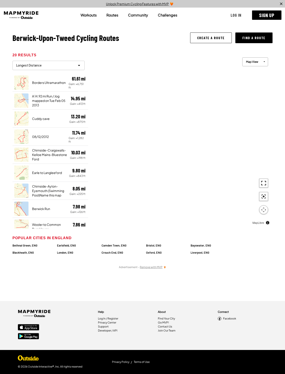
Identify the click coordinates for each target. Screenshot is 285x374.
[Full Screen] (263, 183)
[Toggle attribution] (267, 222)
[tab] (88, 15)
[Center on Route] (263, 196)
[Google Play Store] (28, 336)
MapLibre (258, 222)
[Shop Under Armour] (28, 359)
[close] (281, 4)
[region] (180, 140)
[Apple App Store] (28, 327)
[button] (236, 15)
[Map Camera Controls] (263, 209)
